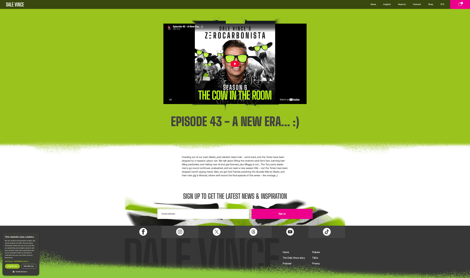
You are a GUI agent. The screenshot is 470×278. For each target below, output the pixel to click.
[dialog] (20, 254)
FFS (442, 4)
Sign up (282, 214)
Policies (316, 252)
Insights (387, 4)
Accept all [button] (12, 266)
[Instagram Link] (180, 232)
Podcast (417, 4)
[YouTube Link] (290, 232)
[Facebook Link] (143, 232)
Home (286, 252)
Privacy (316, 263)
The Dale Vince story (294, 258)
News (373, 4)
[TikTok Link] (326, 232)
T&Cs (315, 258)
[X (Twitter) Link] (216, 232)
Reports (402, 4)
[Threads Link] (253, 232)
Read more (9, 258)
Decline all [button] (29, 266)
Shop (430, 4)
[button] (21, 261)
